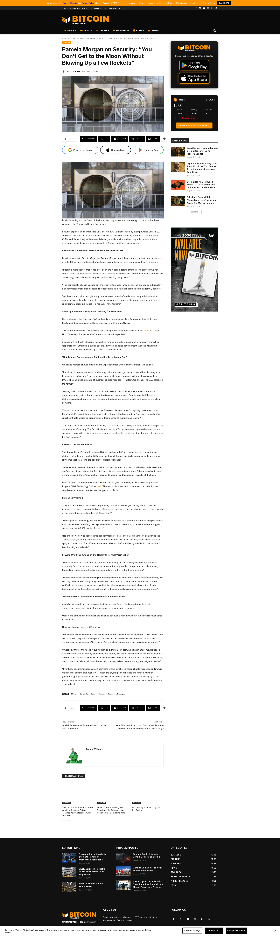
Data (93, 694)
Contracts (84, 694)
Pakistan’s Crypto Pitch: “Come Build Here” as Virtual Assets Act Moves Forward (201, 200)
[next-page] (68, 822)
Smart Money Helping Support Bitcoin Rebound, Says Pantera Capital (202, 151)
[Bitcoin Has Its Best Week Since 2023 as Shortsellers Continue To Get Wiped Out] (178, 185)
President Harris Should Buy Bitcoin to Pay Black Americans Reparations (93, 857)
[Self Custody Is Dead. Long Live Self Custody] (148, 793)
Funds (110, 694)
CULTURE (73, 38)
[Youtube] (204, 8)
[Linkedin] (212, 8)
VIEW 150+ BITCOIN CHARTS (194, 125)
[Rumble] (208, 8)
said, (99, 486)
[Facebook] (196, 8)
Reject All (213, 930)
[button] (214, 30)
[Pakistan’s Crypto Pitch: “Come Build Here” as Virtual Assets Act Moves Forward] (178, 201)
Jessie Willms (74, 71)
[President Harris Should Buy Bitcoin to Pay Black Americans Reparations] (69, 857)
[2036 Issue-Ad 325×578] (194, 270)
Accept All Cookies (236, 930)
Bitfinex (74, 694)
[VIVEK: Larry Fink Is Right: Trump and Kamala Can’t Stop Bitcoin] (69, 872)
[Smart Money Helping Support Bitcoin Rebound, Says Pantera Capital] (178, 151)
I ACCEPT (224, 3)
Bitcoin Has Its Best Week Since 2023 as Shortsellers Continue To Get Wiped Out (201, 185)
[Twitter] (200, 8)
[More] (164, 139)
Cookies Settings (192, 930)
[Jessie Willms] (64, 71)
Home (65, 38)
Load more (193, 212)
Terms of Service (70, 3)
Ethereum (101, 694)
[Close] (275, 930)
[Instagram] (216, 8)
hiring (146, 330)
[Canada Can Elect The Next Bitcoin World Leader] (123, 871)
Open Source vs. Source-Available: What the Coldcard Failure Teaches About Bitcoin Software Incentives (78, 811)
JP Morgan (120, 694)
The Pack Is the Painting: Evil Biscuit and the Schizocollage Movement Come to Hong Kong (111, 810)
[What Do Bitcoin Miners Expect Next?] (69, 887)
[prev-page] (64, 822)
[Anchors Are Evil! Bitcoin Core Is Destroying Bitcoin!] (123, 857)
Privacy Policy (88, 3)
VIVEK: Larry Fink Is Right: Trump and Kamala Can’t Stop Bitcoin (92, 872)
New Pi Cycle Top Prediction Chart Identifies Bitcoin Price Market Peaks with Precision (148, 884)
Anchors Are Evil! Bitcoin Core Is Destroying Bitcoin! (146, 855)
